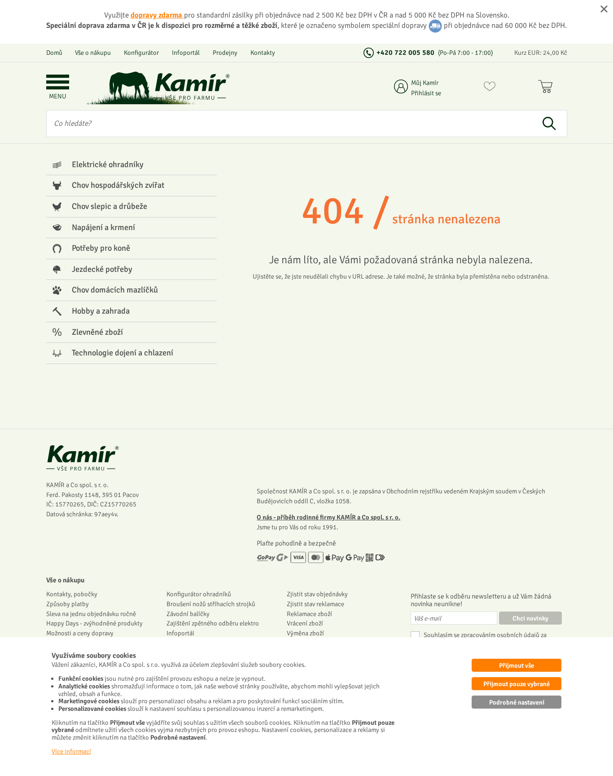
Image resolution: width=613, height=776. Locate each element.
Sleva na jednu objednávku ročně (91, 614)
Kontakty (262, 53)
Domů (54, 53)
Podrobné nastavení (516, 702)
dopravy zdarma (157, 15)
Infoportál (186, 53)
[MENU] (57, 83)
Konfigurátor (141, 53)
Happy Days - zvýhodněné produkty (94, 623)
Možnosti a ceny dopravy (80, 633)
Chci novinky (530, 618)
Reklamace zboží (309, 614)
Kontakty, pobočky (71, 594)
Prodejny (225, 53)
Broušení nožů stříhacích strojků (210, 604)
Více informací (71, 751)
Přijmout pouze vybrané (516, 684)
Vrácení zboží (305, 623)
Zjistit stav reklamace (315, 604)
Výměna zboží (305, 633)
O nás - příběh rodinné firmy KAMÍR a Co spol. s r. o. (328, 517)
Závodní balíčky (188, 614)
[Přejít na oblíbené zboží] (489, 88)
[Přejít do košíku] (547, 88)
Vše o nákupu (93, 53)
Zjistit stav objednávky (317, 594)
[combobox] (289, 123)
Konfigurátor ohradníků (198, 594)
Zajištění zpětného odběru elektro (212, 623)
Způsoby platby (67, 604)
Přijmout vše (516, 665)
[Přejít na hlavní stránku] (192, 86)
